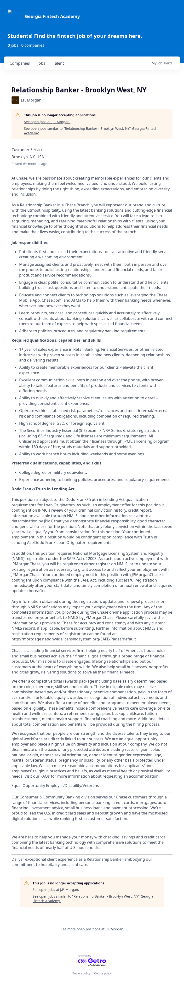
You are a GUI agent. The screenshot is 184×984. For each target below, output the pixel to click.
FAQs (45, 776)
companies (20, 63)
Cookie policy (103, 973)
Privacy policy (81, 973)
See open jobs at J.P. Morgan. (47, 121)
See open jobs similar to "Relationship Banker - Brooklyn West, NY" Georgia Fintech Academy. (90, 131)
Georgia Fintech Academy (52, 16)
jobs (41, 63)
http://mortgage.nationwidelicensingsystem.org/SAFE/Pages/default (74, 639)
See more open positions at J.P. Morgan (92, 929)
